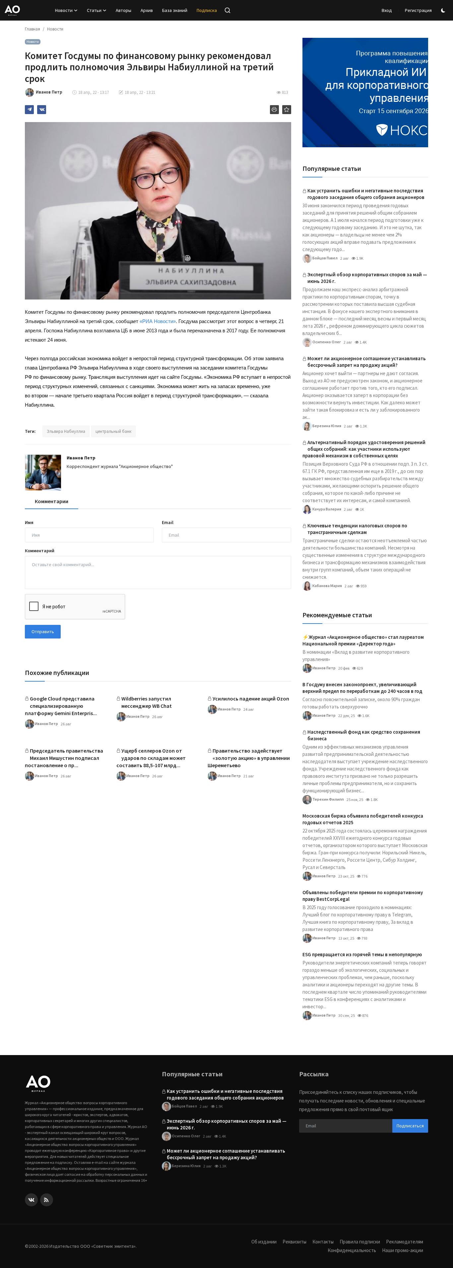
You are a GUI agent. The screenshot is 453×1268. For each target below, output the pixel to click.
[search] (227, 10)
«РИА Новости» (158, 321)
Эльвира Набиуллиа (66, 431)
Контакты (323, 1241)
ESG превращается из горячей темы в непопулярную (362, 954)
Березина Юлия (326, 425)
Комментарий (39, 551)
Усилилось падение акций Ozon (251, 698)
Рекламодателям (404, 1241)
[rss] (46, 1199)
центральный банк (113, 431)
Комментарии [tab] (51, 501)
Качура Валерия (326, 508)
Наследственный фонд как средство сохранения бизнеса (363, 735)
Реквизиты (294, 1241)
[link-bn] (365, 92)
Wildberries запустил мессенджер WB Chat (146, 702)
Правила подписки (360, 1241)
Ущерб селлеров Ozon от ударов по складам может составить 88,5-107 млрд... (151, 757)
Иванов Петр (81, 458)
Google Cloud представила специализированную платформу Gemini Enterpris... (61, 705)
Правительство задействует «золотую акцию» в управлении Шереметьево (249, 757)
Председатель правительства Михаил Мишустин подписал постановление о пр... (64, 757)
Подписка (207, 10)
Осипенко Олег (326, 341)
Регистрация (418, 10)
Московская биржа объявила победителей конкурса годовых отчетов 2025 (362, 819)
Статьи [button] (94, 10)
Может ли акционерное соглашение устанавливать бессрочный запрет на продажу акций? (366, 361)
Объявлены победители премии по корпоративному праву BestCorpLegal (362, 895)
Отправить (43, 631)
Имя (29, 522)
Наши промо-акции (402, 1250)
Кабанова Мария (327, 585)
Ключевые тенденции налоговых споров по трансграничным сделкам (357, 528)
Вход (387, 10)
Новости (55, 29)
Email (167, 522)
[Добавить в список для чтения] (286, 109)
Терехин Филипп (328, 798)
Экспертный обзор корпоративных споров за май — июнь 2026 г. (367, 277)
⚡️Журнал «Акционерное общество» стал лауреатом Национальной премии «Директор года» (363, 640)
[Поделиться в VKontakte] (41, 109)
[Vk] (31, 1199)
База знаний (174, 10)
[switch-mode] (444, 10)
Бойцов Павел (325, 257)
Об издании (264, 1241)
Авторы (123, 10)
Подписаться (410, 1126)
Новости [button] (64, 10)
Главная (32, 29)
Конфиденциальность (352, 1250)
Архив (147, 10)
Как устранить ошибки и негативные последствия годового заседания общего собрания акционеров (365, 193)
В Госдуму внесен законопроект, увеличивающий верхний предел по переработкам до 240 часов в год (362, 687)
